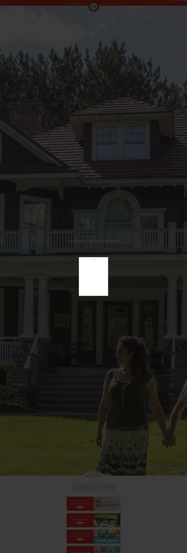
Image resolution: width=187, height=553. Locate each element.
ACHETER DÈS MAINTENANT (93, 293)
